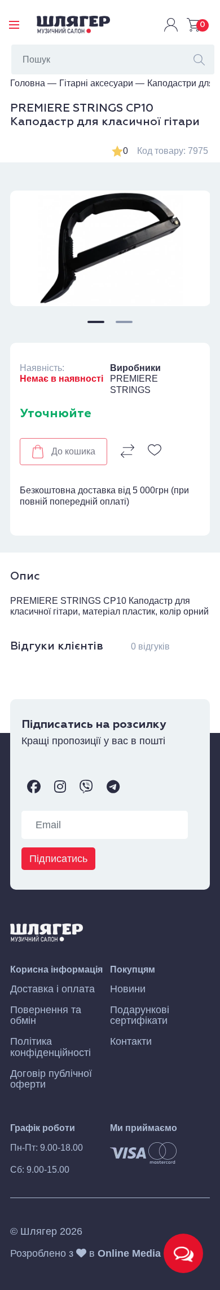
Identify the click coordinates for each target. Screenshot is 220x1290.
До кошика (73, 451)
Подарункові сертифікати (139, 1015)
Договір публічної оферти (51, 1079)
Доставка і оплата (52, 989)
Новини (128, 989)
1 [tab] (95, 322)
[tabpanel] (110, 248)
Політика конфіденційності (50, 1047)
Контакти (131, 1041)
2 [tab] (124, 322)
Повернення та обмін (45, 1015)
